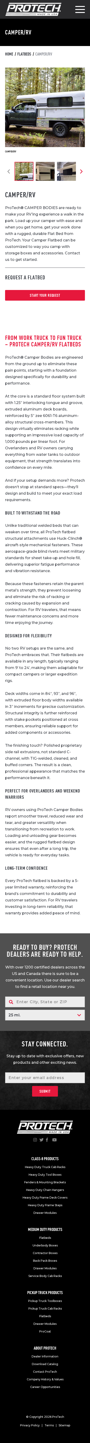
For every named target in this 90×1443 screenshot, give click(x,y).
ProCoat (45, 1331)
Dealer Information (45, 1356)
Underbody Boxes (45, 1245)
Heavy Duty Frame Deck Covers (45, 1197)
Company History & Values (45, 1379)
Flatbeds (24, 54)
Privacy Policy (30, 1425)
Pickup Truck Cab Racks (45, 1308)
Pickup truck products (45, 1292)
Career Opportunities (45, 1387)
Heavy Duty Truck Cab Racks (45, 1167)
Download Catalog (45, 1364)
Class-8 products (45, 1158)
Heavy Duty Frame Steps (45, 1205)
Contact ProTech (45, 1371)
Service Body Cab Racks (45, 1276)
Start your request (45, 295)
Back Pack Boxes (45, 1260)
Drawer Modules (45, 1213)
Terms (49, 1425)
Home (9, 54)
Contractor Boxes (45, 1253)
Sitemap (64, 1425)
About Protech (45, 1348)
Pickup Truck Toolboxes (45, 1301)
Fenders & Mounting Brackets (45, 1182)
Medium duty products (45, 1229)
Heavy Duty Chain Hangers (45, 1190)
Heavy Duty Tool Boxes (45, 1174)
